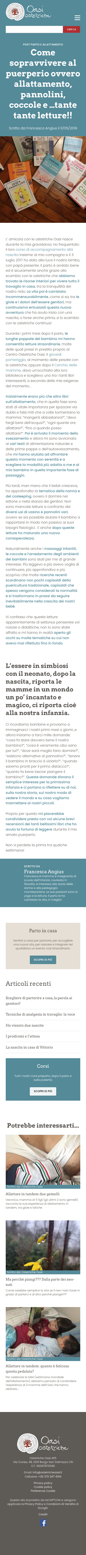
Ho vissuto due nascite (25, 1025)
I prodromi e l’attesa (23, 1036)
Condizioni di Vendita (60, 1504)
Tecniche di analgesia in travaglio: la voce (40, 1014)
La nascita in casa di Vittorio (29, 1047)
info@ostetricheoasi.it (47, 1473)
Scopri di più (43, 960)
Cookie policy (43, 1487)
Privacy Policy (34, 1504)
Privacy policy (43, 1483)
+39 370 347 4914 (49, 1477)
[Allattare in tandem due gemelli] (43, 1160)
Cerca (71, 29)
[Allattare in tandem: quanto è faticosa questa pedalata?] (43, 1332)
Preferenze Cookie (43, 1491)
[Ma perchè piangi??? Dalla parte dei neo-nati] (43, 1245)
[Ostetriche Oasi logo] (29, 12)
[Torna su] (7, 1532)
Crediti (43, 1514)
